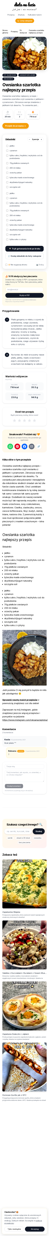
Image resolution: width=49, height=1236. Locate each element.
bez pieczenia (24, 842)
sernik (10, 838)
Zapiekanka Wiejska (11, 912)
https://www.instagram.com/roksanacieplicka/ (25, 720)
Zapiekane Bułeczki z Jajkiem (15, 1034)
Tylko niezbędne (14, 1229)
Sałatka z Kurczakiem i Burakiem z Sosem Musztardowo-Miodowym (24, 973)
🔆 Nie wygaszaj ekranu (17, 265)
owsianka (37, 838)
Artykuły (21, 15)
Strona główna (5, 31)
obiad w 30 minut (23, 838)
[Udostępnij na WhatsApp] (10, 446)
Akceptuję (35, 1229)
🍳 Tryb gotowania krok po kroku (24, 249)
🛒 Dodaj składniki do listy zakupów (24, 256)
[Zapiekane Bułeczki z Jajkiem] (24, 1005)
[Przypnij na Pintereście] (17, 446)
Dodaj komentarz (14, 786)
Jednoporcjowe (27, 75)
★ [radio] (14, 420)
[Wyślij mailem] (31, 446)
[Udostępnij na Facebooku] (24, 446)
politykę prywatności (29, 299)
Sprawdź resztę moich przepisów (19, 700)
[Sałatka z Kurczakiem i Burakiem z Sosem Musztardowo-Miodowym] (24, 944)
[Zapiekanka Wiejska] (24, 883)
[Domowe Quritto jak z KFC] (24, 1067)
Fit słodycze (23, 31)
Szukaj (39, 831)
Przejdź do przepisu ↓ (15, 126)
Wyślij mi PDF (24, 295)
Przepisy (11, 15)
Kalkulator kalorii (35, 15)
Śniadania (8, 79)
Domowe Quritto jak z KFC (14, 1095)
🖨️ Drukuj (40, 265)
